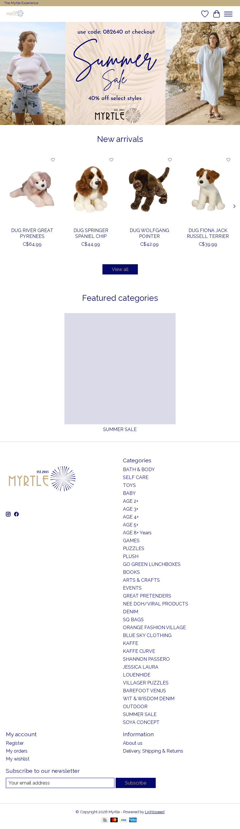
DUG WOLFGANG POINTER (149, 233)
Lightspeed (154, 811)
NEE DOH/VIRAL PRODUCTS (155, 604)
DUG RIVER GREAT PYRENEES (32, 233)
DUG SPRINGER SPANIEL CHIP (90, 233)
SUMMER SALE (120, 429)
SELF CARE (135, 477)
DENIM (130, 612)
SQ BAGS (133, 619)
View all (120, 269)
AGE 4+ (131, 517)
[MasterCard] (114, 820)
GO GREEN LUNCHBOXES (152, 564)
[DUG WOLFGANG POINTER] (149, 189)
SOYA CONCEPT (141, 722)
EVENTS (132, 588)
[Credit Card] (104, 820)
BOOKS (131, 572)
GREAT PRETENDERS (147, 596)
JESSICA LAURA (140, 667)
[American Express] (133, 820)
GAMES (131, 540)
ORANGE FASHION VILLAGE (154, 627)
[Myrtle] (15, 14)
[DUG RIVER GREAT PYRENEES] (32, 189)
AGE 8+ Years (137, 532)
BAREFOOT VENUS (144, 691)
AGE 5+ (130, 525)
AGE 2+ (130, 501)
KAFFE (130, 643)
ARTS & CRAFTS (141, 580)
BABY (129, 493)
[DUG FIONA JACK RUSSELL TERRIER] (207, 189)
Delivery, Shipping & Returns (153, 751)
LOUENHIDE (136, 675)
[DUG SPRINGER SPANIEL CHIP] (90, 189)
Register (15, 743)
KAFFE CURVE (139, 651)
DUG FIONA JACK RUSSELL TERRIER (208, 233)
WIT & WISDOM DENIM (148, 698)
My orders (17, 751)
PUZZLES (133, 548)
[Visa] (123, 820)
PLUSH (130, 556)
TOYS (129, 485)
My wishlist (18, 759)
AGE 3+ (130, 509)
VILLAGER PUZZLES (146, 683)
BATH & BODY (139, 469)
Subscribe (135, 783)
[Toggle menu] (228, 14)
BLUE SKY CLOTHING (147, 635)
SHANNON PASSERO (146, 659)
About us (133, 743)
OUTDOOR (135, 706)
